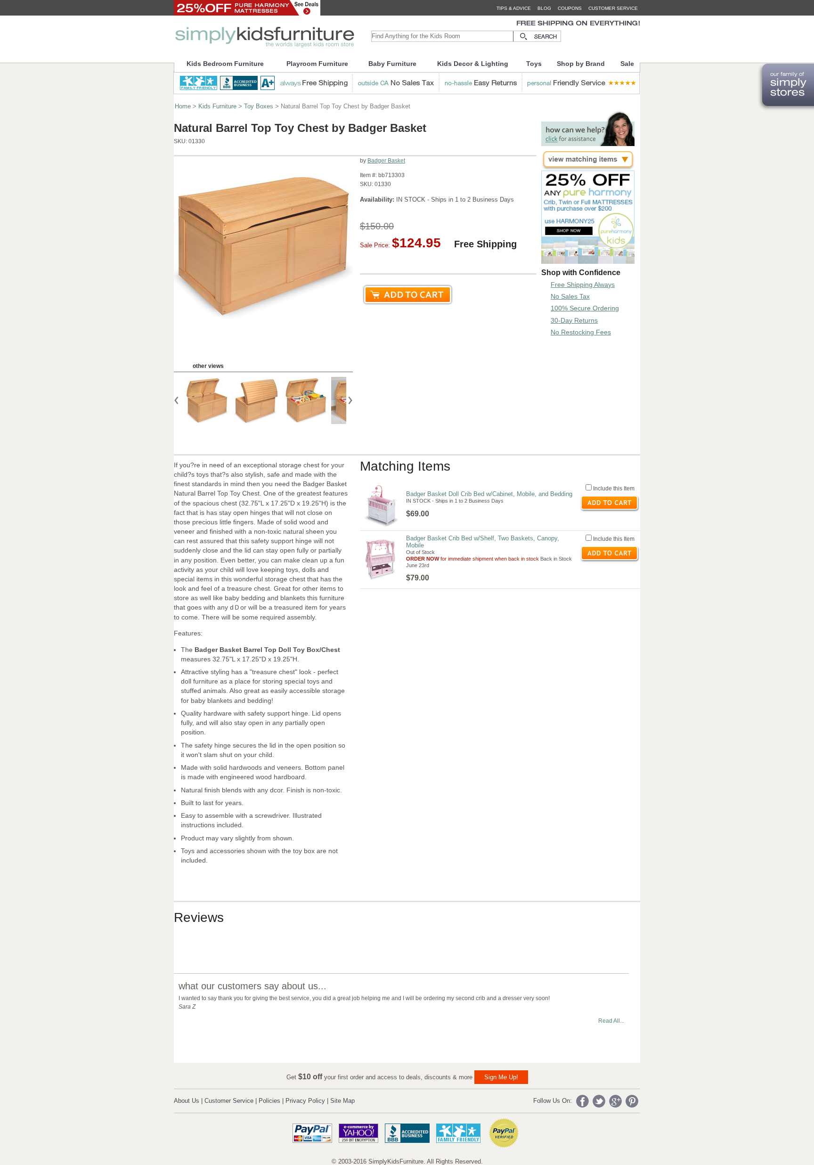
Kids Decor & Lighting (472, 63)
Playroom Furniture (317, 63)
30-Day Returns (574, 320)
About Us (186, 1100)
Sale (627, 63)
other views (208, 366)
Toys (534, 63)
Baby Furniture (392, 63)
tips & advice (514, 8)
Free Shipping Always (583, 284)
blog (544, 8)
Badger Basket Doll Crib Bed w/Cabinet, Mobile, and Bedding (489, 493)
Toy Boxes (258, 106)
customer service (613, 8)
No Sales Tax (570, 296)
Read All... (611, 1021)
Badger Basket (386, 160)
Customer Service (228, 1100)
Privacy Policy (305, 1100)
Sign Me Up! (501, 1077)
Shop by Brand (581, 63)
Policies (269, 1100)
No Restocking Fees (581, 332)
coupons (570, 8)
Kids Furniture (217, 106)
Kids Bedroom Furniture (225, 63)
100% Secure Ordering (585, 308)
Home (183, 106)
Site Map (342, 1100)
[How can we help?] (588, 143)
